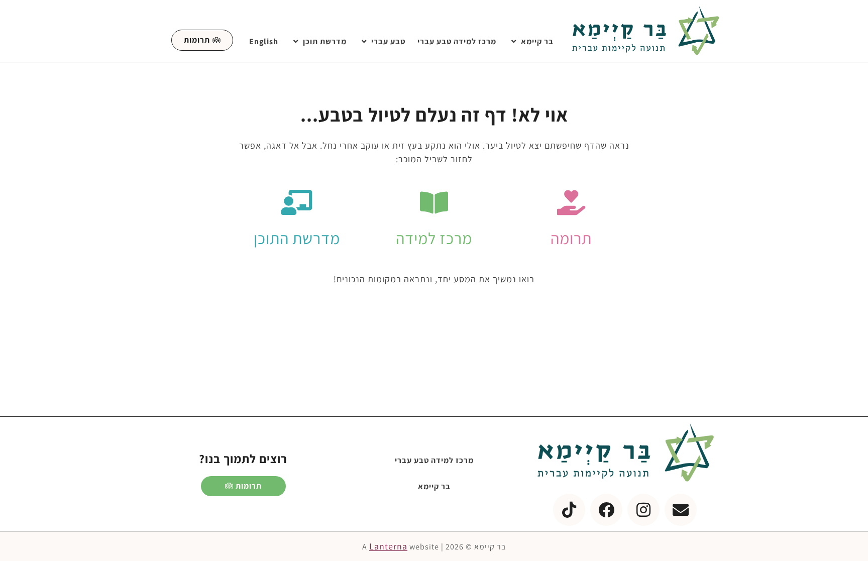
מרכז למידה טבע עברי (456, 41)
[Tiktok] (569, 510)
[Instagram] (643, 510)
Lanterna (388, 546)
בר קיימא (537, 41)
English (263, 41)
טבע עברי (388, 41)
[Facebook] (606, 510)
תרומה (571, 238)
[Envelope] (681, 510)
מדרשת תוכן (325, 41)
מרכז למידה (434, 238)
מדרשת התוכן (297, 238)
